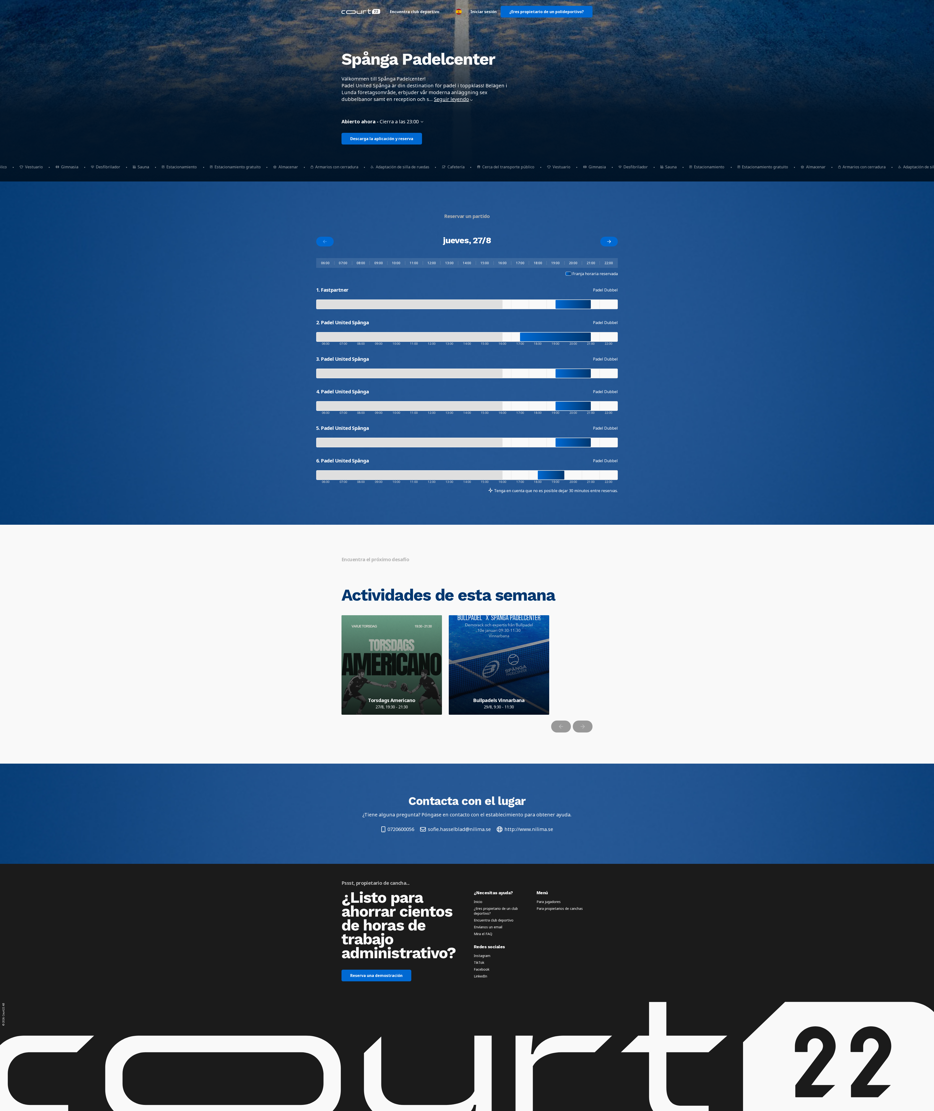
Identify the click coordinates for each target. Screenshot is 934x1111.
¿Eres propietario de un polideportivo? (546, 11)
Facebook (481, 969)
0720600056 (400, 829)
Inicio (478, 901)
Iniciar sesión (483, 11)
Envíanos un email (488, 927)
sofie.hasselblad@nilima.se (459, 829)
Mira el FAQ (483, 933)
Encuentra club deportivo (414, 11)
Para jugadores (549, 901)
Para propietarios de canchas (560, 908)
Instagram (482, 955)
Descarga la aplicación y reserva (381, 138)
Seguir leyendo (451, 99)
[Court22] (360, 11)
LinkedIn (480, 976)
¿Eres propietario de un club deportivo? (496, 911)
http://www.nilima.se (528, 829)
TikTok (479, 962)
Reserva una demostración (376, 975)
